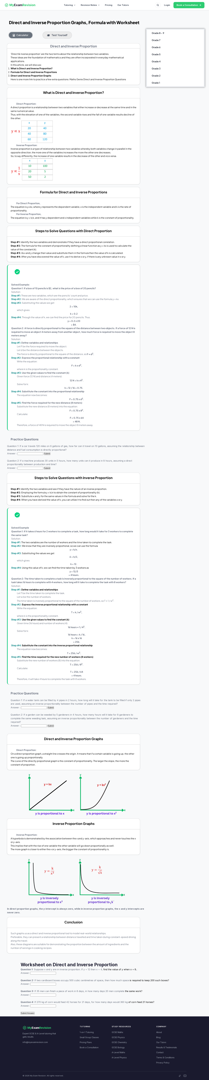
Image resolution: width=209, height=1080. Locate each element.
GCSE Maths (117, 1032)
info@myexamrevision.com (35, 1042)
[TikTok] (179, 1075)
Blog (158, 1037)
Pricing (108, 5)
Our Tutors (123, 5)
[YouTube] (185, 1075)
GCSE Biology (118, 1047)
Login (167, 5)
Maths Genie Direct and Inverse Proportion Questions (98, 79)
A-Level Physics (119, 1057)
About (159, 1032)
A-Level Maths (118, 1052)
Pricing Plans (86, 1042)
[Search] (158, 5)
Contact (160, 1052)
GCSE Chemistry (119, 1042)
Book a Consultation (89, 1047)
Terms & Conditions (165, 1057)
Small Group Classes (89, 1037)
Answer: (25, 973)
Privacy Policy (162, 1062)
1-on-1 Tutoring (87, 1032)
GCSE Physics (118, 1037)
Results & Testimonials (166, 1047)
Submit (47, 454)
